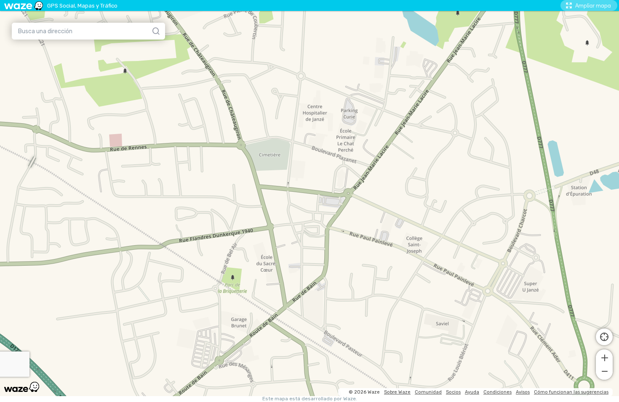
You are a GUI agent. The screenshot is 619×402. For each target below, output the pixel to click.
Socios (453, 392)
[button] (604, 357)
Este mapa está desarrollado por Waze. (309, 399)
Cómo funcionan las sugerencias (571, 392)
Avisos (523, 392)
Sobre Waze (397, 392)
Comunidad (428, 392)
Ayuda (472, 392)
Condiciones (497, 392)
